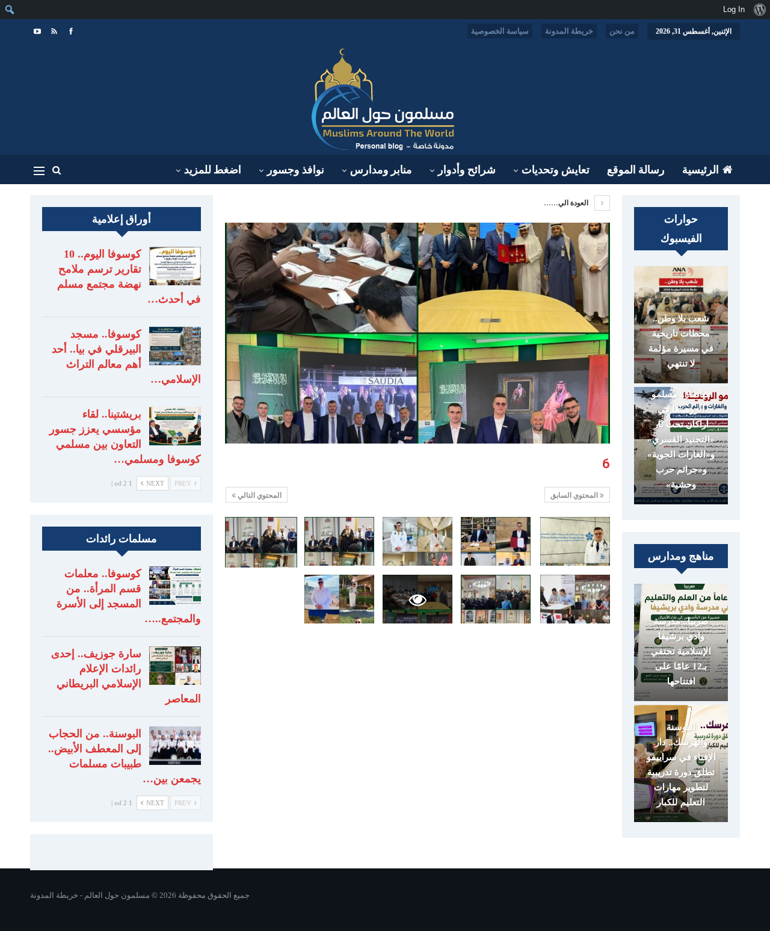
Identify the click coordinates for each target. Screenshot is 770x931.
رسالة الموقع (636, 170)
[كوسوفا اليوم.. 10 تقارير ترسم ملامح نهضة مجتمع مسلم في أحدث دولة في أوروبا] (175, 266)
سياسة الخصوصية (500, 31)
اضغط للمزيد (212, 170)
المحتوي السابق (575, 495)
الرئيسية (700, 170)
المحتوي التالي (259, 495)
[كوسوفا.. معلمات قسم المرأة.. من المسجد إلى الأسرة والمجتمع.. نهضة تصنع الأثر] (175, 585)
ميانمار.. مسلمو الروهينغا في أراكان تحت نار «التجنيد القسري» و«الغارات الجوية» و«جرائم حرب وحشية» (681, 439)
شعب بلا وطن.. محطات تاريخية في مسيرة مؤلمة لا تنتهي (680, 341)
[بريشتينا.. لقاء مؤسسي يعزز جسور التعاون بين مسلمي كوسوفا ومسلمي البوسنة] (175, 426)
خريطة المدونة (569, 31)
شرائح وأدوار (467, 170)
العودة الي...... (567, 203)
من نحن (622, 31)
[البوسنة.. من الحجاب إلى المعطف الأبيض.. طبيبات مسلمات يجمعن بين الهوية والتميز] (175, 745)
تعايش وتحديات (556, 170)
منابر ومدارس (381, 170)
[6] (575, 541)
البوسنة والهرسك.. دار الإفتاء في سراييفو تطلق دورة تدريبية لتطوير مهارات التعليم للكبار (681, 764)
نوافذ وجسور (295, 170)
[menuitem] (759, 9)
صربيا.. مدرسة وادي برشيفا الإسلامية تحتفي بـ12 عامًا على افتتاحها (681, 651)
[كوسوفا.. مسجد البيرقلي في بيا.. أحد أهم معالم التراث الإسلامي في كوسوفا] (175, 346)
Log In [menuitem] (734, 9)
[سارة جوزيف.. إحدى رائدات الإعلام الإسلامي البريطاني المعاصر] (175, 665)
